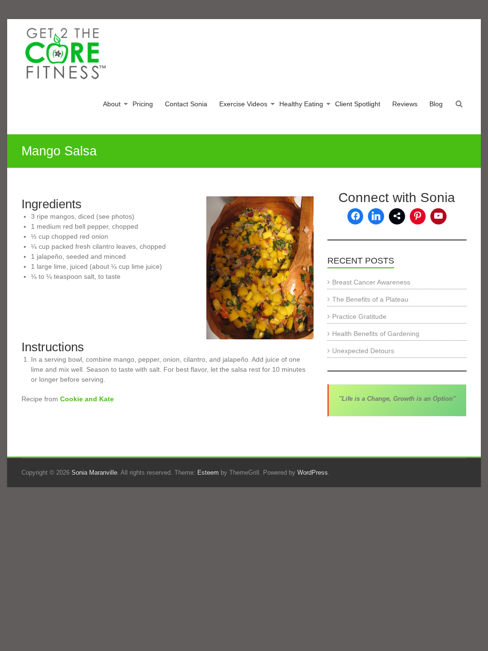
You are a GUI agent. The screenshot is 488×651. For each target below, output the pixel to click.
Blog (436, 104)
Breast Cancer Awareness (371, 282)
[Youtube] (438, 216)
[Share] (396, 216)
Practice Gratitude (359, 316)
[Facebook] (355, 216)
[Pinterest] (417, 216)
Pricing (142, 104)
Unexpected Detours (363, 351)
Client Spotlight (357, 104)
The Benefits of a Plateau (370, 299)
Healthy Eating (301, 104)
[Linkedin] (376, 216)
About (112, 104)
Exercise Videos (243, 104)
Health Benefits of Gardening (375, 333)
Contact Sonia (186, 104)
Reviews (404, 104)
